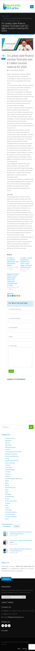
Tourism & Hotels (10, 514)
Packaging (8, 494)
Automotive (8, 445)
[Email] (15, 296)
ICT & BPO (8, 472)
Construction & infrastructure (13, 452)
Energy (7, 458)
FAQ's (19, 648)
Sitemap (24, 648)
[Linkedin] (13, 296)
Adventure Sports (10, 438)
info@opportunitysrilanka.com (15, 617)
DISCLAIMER (4, 630)
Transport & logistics (11, 516)
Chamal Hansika (14, 70)
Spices (7, 507)
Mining (7, 485)
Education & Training (11, 454)
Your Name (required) (14, 309)
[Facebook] (8, 296)
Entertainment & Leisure (12, 460)
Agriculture (8, 440)
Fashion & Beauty (10, 463)
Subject (10, 336)
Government (8, 467)
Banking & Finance (10, 447)
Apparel (7, 443)
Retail (6, 505)
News (22, 70)
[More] (19, 296)
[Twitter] (10, 296)
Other (6, 492)
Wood (6, 519)
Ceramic (7, 449)
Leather (7, 476)
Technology (8, 510)
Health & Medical (10, 469)
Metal (6, 483)
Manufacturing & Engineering (13, 478)
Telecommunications (11, 512)
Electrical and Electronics (12, 456)
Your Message (12, 346)
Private (7, 499)
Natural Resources (10, 487)
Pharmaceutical (9, 496)
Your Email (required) (14, 318)
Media (7, 481)
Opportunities (7, 526)
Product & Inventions (11, 501)
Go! (24, 597)
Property (7, 503)
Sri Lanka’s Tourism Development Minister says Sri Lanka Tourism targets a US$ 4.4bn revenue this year (26, 262)
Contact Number (13, 327)
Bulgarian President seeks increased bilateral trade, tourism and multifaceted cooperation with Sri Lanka (13, 279)
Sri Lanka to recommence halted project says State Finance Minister (12, 261)
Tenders (16, 526)
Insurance (8, 474)
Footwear (7, 465)
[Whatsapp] (17, 296)
